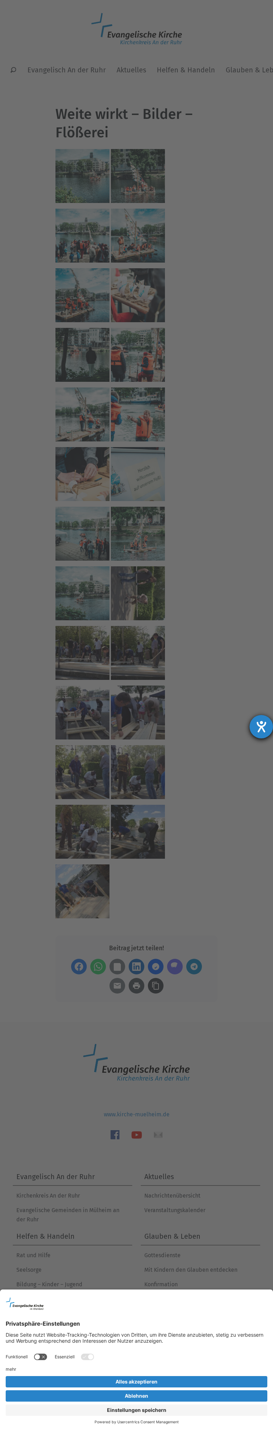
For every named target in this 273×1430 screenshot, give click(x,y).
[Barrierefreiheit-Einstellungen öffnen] (261, 726)
